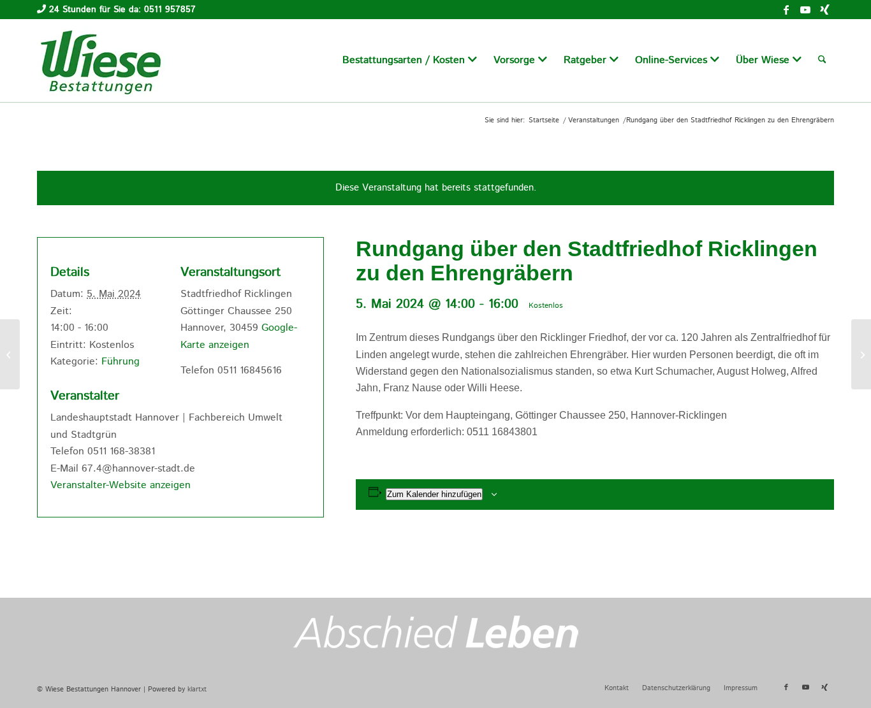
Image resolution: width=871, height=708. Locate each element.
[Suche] (822, 60)
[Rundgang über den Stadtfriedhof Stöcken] (10, 354)
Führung (120, 361)
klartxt (197, 689)
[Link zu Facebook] (786, 9)
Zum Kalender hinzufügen (434, 494)
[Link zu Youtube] (805, 9)
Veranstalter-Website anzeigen (120, 485)
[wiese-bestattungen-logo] (101, 60)
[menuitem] (409, 60)
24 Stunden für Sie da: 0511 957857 (122, 9)
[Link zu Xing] (824, 9)
